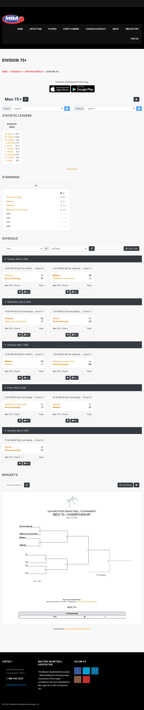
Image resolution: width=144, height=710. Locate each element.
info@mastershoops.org (16, 685)
